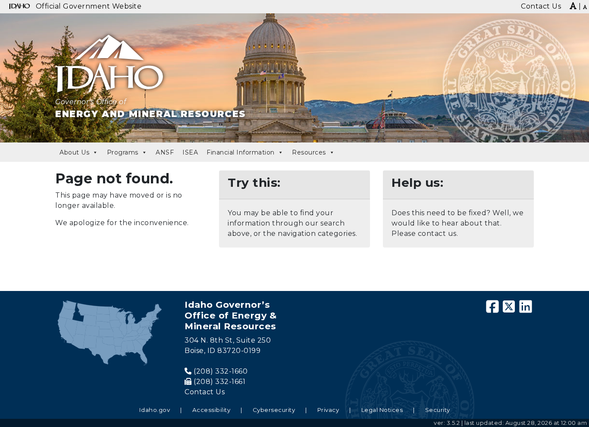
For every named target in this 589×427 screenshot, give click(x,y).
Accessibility (211, 409)
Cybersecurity (274, 409)
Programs (122, 152)
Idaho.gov (154, 409)
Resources (309, 152)
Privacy (328, 409)
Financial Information (241, 152)
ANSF (165, 152)
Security (437, 409)
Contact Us (205, 392)
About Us (74, 152)
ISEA (190, 152)
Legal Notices (382, 409)
